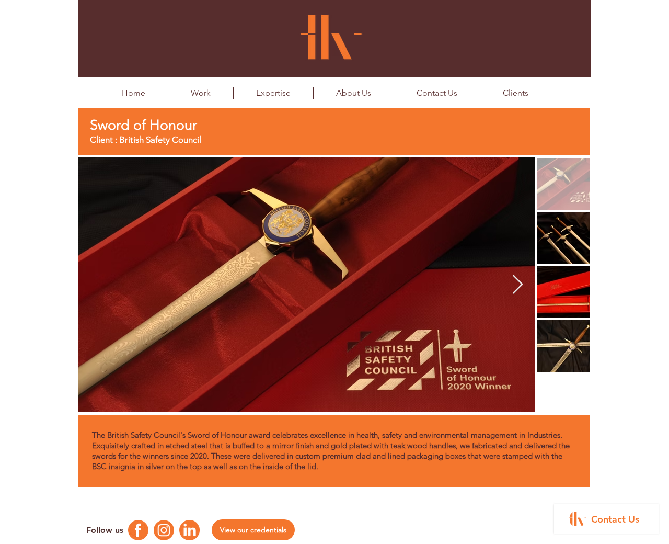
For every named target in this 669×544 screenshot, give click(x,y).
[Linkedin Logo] (189, 530)
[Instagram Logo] (164, 530)
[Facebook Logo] (138, 530)
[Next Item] (518, 285)
